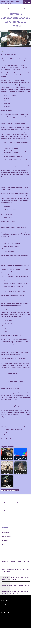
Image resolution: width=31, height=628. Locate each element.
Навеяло (5, 545)
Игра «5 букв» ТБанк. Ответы (8, 613)
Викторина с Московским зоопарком (9, 490)
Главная (3, 7)
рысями (4, 67)
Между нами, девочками (10, 1)
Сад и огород (6, 536)
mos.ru (16, 410)
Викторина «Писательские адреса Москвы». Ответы (14, 502)
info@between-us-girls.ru (22, 626)
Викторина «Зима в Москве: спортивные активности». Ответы (15, 510)
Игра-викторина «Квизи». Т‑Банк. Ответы (15, 585)
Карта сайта (4, 604)
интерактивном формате (13, 69)
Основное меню (29, 2)
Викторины (10, 7)
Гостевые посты (5, 600)
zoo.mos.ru (9, 311)
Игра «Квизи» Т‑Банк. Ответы (8, 617)
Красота (5, 540)
